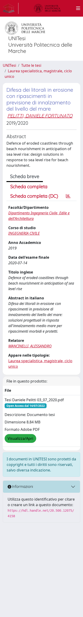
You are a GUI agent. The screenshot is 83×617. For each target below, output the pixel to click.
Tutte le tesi (31, 65)
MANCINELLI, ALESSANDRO (30, 346)
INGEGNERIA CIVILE (24, 233)
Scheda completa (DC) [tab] (34, 196)
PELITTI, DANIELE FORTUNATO (39, 116)
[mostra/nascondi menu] (78, 8)
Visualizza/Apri (20, 438)
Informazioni (22, 486)
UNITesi (9, 65)
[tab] (68, 196)
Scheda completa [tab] (28, 186)
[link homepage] (10, 8)
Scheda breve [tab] (24, 176)
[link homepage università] (47, 8)
